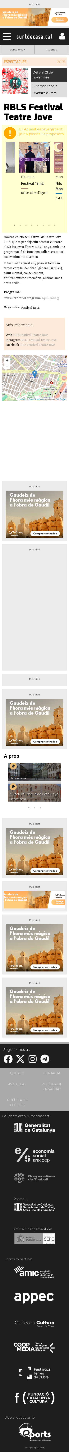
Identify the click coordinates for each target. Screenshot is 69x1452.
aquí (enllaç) (50, 298)
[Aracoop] (34, 1156)
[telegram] (44, 1061)
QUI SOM (17, 1073)
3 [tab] (26, 225)
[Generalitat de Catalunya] (34, 1131)
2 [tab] (20, 225)
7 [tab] (49, 225)
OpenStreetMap (36, 399)
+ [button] (7, 360)
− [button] (7, 366)
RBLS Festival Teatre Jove (30, 335)
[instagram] (32, 1061)
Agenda (52, 49)
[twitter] (20, 1061)
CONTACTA (51, 1073)
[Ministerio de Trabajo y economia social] (34, 1241)
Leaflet (22, 399)
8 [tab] (55, 225)
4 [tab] (32, 225)
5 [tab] (37, 225)
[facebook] (8, 1061)
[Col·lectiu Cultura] (34, 1324)
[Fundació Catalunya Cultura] (34, 1399)
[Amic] (34, 1274)
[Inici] (34, 36)
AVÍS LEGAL (17, 1084)
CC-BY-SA (61, 399)
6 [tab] (43, 225)
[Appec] (34, 1299)
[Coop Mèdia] (34, 1349)
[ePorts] (34, 1432)
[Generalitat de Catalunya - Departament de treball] (34, 1211)
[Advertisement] (34, 439)
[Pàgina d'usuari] (62, 38)
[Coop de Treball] (34, 1181)
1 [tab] (14, 225)
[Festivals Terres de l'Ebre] (34, 1374)
